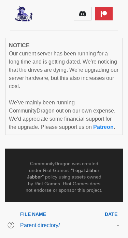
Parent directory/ (40, 225)
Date (111, 214)
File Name (33, 214)
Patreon (103, 127)
